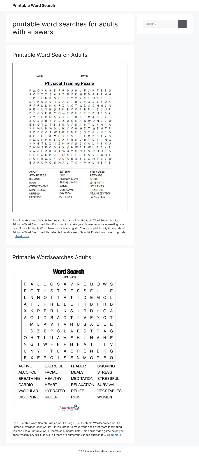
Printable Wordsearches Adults (51, 257)
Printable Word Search (33, 5)
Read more (22, 236)
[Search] (182, 24)
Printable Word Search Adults (49, 54)
